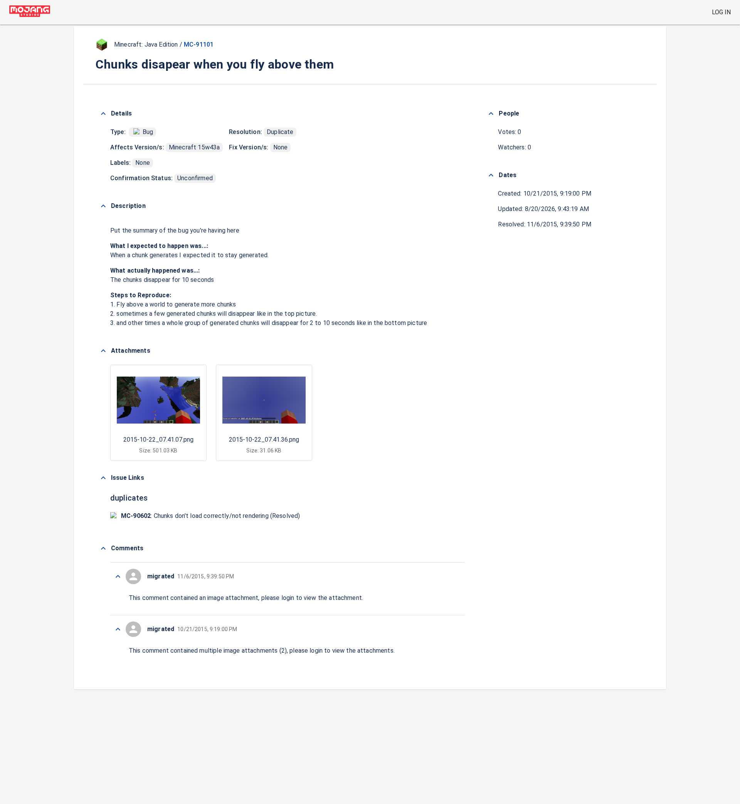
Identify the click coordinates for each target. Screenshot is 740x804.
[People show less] (491, 113)
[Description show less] (103, 206)
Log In (721, 12)
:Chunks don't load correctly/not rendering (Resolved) (210, 515)
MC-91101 (199, 44)
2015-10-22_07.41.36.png (264, 439)
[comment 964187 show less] (118, 576)
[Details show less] (103, 113)
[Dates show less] (491, 175)
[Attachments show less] (103, 350)
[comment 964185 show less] (118, 629)
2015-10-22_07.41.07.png (158, 439)
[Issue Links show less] (103, 478)
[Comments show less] (103, 548)
